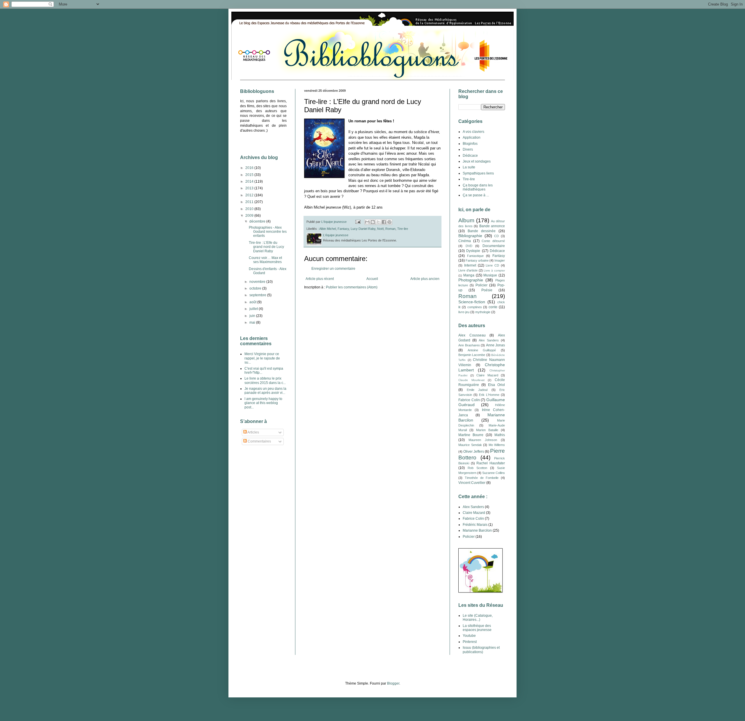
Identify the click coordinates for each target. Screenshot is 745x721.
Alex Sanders (489, 340)
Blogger (393, 683)
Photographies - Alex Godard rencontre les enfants (268, 231)
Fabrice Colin (469, 400)
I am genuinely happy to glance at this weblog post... (263, 403)
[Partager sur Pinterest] (389, 222)
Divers (468, 149)
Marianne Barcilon (477, 530)
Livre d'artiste (468, 270)
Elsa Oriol (496, 385)
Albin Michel (327, 228)
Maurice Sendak (470, 445)
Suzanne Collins (493, 473)
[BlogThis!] (373, 222)
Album (466, 220)
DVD (469, 246)
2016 (249, 168)
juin (252, 316)
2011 (249, 202)
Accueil (372, 279)
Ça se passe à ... (476, 195)
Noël (380, 228)
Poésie (486, 290)
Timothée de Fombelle (482, 478)
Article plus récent (320, 279)
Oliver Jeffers (473, 451)
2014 (249, 181)
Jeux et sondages (477, 161)
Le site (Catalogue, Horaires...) (478, 618)
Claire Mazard (487, 375)
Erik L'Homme (489, 394)
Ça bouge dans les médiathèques (478, 187)
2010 (249, 209)
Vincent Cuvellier (471, 483)
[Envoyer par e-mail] (367, 222)
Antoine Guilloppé (482, 350)
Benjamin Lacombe (471, 355)
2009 (249, 216)
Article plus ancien (424, 279)
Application (471, 137)
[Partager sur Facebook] (384, 222)
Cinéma (464, 241)
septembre (258, 295)
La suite (469, 167)
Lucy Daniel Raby (363, 228)
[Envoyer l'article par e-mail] (357, 221)
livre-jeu (463, 312)
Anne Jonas (495, 345)
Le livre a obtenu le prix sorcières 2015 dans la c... (265, 380)
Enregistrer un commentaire (333, 269)
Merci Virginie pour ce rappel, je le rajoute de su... (262, 358)
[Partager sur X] (378, 222)
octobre (255, 288)
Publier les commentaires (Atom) (351, 287)
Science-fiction (471, 301)
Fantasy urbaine (477, 260)
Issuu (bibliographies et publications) (481, 650)
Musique (490, 275)
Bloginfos (470, 144)
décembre (257, 221)
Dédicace (470, 156)
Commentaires (259, 441)
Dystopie (473, 251)
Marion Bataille (487, 430)
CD (496, 236)
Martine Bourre (470, 435)
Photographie (470, 280)
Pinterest (470, 642)
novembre (257, 282)
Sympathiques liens (478, 173)
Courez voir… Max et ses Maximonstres (265, 260)
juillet (254, 309)
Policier (481, 285)
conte (493, 307)
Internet (470, 265)
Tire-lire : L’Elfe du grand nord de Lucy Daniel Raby (266, 247)
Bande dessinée (482, 231)
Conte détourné (493, 241)
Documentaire (494, 246)
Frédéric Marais (475, 525)
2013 (249, 188)
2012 (249, 195)
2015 (249, 175)
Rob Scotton (477, 468)
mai (252, 322)
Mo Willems (497, 445)
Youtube (469, 636)
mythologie (482, 312)
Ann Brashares (469, 345)
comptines (474, 307)
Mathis (499, 435)
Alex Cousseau (472, 335)
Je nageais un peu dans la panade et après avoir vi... (265, 391)
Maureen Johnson (483, 440)
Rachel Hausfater (490, 463)
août (253, 302)
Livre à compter (494, 270)
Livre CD (492, 265)
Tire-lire (402, 228)
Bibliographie (470, 235)
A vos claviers (473, 132)
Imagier (499, 260)
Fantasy (343, 228)
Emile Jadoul (477, 390)
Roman (390, 228)
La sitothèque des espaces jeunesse (477, 628)
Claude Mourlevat (471, 380)
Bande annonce (492, 226)
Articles (253, 432)
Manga (468, 275)
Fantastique (475, 256)
